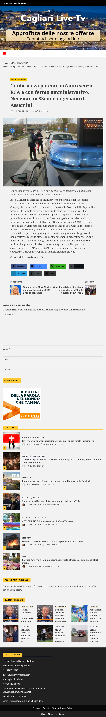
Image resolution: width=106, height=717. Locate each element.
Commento (9, 314)
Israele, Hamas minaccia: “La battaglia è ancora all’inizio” (53, 541)
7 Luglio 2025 (48, 485)
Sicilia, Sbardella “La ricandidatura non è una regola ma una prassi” (28, 619)
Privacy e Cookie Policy (61, 708)
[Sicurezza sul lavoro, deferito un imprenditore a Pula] (11, 501)
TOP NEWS (93, 606)
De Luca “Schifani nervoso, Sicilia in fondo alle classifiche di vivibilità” (60, 619)
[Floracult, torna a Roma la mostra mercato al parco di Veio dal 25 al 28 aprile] (11, 561)
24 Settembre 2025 (52, 505)
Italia (24, 557)
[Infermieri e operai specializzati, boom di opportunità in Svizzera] (11, 441)
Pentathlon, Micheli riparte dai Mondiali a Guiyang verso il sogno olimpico (95, 619)
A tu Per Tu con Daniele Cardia (34, 518)
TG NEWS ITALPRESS (28, 606)
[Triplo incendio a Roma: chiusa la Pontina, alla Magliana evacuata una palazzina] (79, 633)
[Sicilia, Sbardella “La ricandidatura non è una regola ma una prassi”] (10, 613)
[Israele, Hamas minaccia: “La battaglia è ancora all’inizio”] (11, 541)
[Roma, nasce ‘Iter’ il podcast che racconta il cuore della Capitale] (11, 481)
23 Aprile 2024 (50, 567)
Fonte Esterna (32, 444)
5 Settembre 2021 (52, 525)
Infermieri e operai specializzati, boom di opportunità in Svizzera (58, 440)
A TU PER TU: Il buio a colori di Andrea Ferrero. (47, 521)
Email (6, 359)
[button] (4, 53)
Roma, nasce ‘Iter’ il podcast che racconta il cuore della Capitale (56, 481)
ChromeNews (47, 714)
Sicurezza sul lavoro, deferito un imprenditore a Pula (51, 501)
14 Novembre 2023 (52, 545)
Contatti (46, 708)
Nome (6, 349)
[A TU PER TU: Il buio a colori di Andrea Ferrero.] (11, 521)
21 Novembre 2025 (50, 444)
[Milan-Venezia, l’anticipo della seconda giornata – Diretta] (45, 633)
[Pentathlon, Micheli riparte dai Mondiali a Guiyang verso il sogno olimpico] (79, 613)
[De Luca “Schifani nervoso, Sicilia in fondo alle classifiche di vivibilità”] (45, 613)
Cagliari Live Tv (53, 17)
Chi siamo (37, 708)
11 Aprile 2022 (24, 111)
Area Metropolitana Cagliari (33, 498)
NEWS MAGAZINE (18, 79)
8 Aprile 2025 (35, 466)
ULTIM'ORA (26, 478)
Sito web (7, 369)
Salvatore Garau (33, 504)
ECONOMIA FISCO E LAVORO (33, 438)
